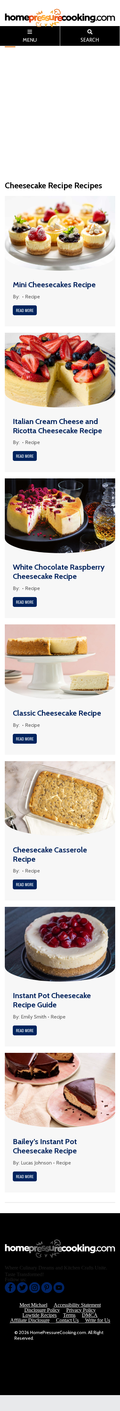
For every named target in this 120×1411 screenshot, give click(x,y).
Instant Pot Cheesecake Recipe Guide (52, 1000)
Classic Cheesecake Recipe (57, 713)
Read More (25, 310)
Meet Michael (33, 1305)
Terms (69, 1315)
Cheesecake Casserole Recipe (50, 854)
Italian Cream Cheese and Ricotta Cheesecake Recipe (57, 426)
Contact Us (67, 1320)
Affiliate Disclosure (30, 1320)
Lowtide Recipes (39, 1315)
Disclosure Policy (42, 1310)
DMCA (90, 1315)
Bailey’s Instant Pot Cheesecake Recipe (45, 1146)
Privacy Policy (81, 1310)
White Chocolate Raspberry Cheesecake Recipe (59, 571)
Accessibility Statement (77, 1305)
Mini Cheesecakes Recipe (54, 284)
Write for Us (97, 1320)
